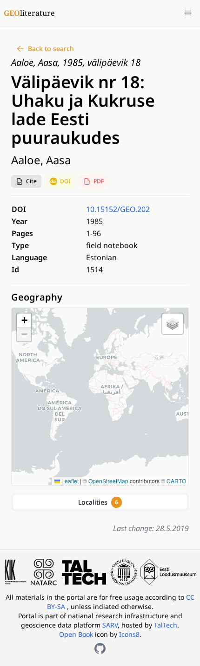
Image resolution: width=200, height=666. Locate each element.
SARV (110, 625)
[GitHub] (100, 648)
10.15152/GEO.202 (118, 209)
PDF (98, 181)
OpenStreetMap (108, 481)
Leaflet (69, 481)
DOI (65, 181)
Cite (31, 181)
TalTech (165, 625)
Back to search (51, 48)
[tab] (100, 502)
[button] (26, 181)
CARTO (176, 481)
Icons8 (129, 634)
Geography (36, 297)
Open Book (76, 634)
